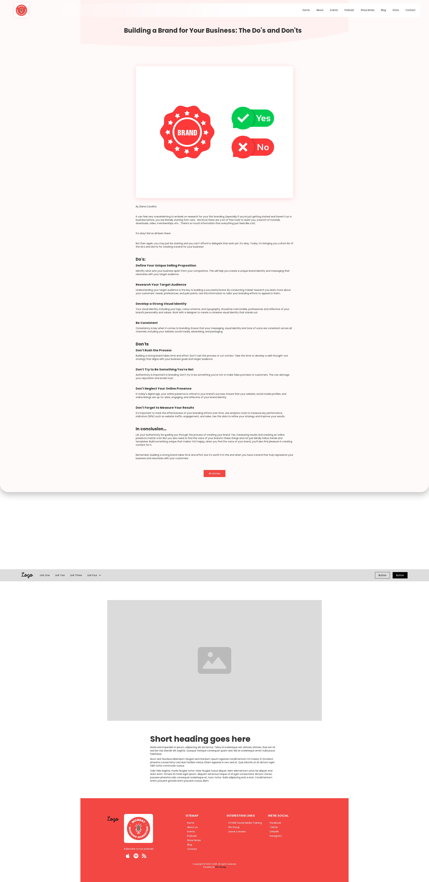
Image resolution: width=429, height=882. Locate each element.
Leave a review (237, 831)
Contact (410, 10)
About (319, 10)
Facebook (275, 823)
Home (306, 10)
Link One (45, 575)
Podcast (349, 10)
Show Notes (367, 10)
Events (334, 10)
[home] (19, 10)
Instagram (276, 836)
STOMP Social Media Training (245, 823)
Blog (383, 10)
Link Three (76, 575)
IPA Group (220, 867)
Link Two (60, 575)
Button (382, 575)
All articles (214, 473)
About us (192, 827)
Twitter (274, 827)
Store (396, 10)
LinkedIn (274, 831)
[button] (94, 575)
